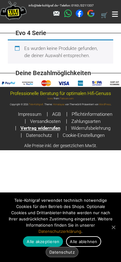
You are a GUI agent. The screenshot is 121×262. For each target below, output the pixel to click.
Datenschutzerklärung (59, 231)
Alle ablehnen (83, 241)
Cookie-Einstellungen (84, 135)
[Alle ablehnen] (113, 227)
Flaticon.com (67, 98)
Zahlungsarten (86, 121)
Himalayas (59, 104)
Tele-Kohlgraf (36, 104)
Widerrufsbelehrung (90, 128)
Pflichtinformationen (92, 114)
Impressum (29, 114)
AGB (56, 114)
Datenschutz (39, 135)
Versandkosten (45, 121)
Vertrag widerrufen (40, 128)
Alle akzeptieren (43, 241)
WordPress (105, 104)
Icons (50, 98)
